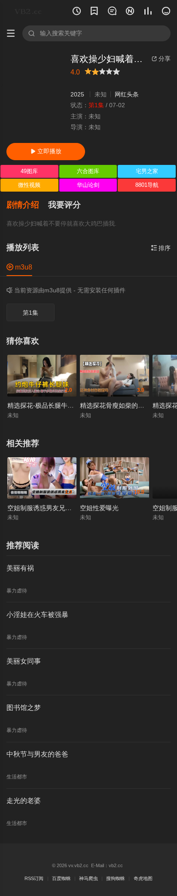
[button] (27, 205)
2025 (77, 94)
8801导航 (147, 185)
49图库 (29, 171)
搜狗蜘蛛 (115, 878)
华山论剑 (88, 185)
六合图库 (88, 171)
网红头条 (127, 94)
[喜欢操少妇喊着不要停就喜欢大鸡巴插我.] (35, 94)
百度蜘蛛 (61, 878)
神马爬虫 (88, 878)
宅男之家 (147, 171)
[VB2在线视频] (29, 11)
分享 (161, 58)
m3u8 (19, 267)
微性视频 (29, 185)
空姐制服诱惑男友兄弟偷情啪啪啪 (55, 508)
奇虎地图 (143, 878)
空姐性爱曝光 (99, 508)
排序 (161, 248)
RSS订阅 (33, 878)
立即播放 (46, 151)
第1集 (30, 312)
